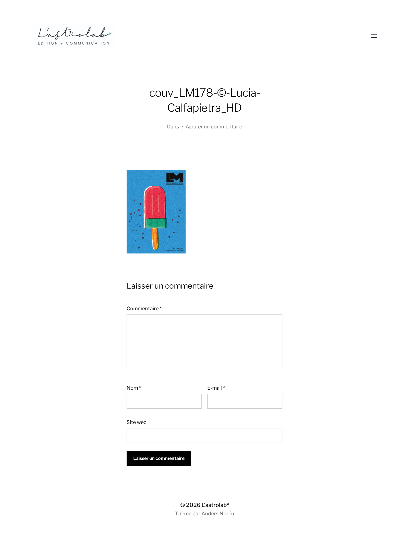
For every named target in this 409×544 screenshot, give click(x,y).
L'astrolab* (215, 505)
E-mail (216, 388)
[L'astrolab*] (193, 36)
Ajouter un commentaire (214, 127)
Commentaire (144, 308)
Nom (134, 388)
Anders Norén (217, 513)
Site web (137, 422)
